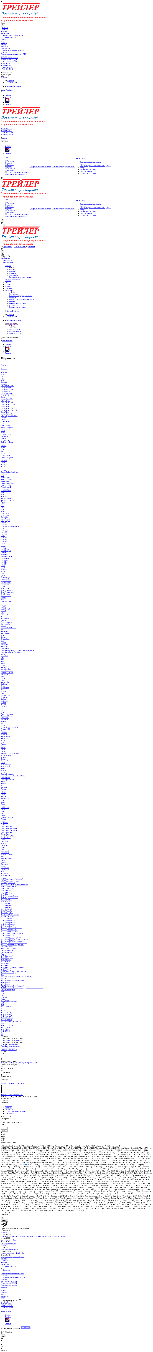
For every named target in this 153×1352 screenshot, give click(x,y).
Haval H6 (4, 554)
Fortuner (3, 819)
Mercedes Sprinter (7, 671)
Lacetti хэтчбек (6, 429)
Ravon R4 (4, 738)
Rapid (3, 781)
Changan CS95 (6, 391)
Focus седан (5, 489)
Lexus (3, 654)
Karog (3, 768)
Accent (3, 571)
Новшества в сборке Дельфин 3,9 (12, 1253)
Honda (3, 566)
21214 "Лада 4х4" (7, 913)
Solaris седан (5, 594)
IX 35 (3, 586)
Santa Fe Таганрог (7, 590)
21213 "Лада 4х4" (7, 911)
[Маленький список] (1, 1053)
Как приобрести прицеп (9, 1281)
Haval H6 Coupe (6, 556)
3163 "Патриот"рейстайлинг (11, 1021)
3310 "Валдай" (6, 982)
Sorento (3, 637)
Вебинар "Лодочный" (8, 1244)
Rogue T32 (4, 701)
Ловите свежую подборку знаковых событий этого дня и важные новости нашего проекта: (33, 1236)
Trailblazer (4, 436)
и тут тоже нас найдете (9, 1240)
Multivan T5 (5, 851)
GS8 (2, 506)
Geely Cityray (5, 517)
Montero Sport (5, 682)
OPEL (3, 710)
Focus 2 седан (5, 478)
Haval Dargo (5, 549)
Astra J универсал (7, 714)
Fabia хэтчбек (5, 766)
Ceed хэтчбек (5, 624)
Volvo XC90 (5, 870)
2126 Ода (4, 997)
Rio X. (3, 629)
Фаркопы (4, 1262)
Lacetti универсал (7, 427)
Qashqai (3, 699)
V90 (2, 380)
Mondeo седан (6, 498)
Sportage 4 (4, 646)
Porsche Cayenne (6, 858)
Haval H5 (4, 553)
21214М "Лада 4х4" (8, 916)
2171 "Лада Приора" (8, 922)
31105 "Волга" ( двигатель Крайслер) (14, 971)
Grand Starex (5, 577)
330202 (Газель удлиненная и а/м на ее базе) (16, 976)
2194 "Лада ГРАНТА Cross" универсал (14, 939)
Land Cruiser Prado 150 (9, 830)
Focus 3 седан (5, 481)
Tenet (2, 811)
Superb (3, 783)
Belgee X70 (5, 515)
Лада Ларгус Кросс (7, 952)
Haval (3, 543)
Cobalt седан (5, 421)
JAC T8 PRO (5, 609)
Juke (2, 693)
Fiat (2, 468)
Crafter (3, 847)
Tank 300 (4, 538)
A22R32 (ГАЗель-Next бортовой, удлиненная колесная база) (22, 988)
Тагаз (3, 999)
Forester (3, 796)
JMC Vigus (4, 614)
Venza (3, 840)
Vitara (3, 810)
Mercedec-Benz (6, 669)
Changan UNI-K (6, 393)
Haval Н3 (4, 562)
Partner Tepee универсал (9, 727)
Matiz (3, 451)
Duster (3, 742)
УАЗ (2, 1003)
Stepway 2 (4, 761)
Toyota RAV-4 (6, 838)
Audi (2, 374)
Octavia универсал (7, 780)
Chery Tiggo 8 (5, 412)
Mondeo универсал (7, 500)
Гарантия (4, 1275)
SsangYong (4, 787)
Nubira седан (5, 455)
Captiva (3, 419)
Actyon (3, 789)
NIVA (3, 433)
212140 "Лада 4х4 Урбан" (10, 915)
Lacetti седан (5, 425)
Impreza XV (5, 798)
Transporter (4, 864)
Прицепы (4, 1260)
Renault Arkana (6, 755)
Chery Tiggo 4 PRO (7, 402)
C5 (2, 708)
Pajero (3, 686)
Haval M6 (4, 560)
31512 (3, 1010)
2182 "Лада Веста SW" (9, 930)
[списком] (3, 1052)
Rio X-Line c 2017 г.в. (8, 628)
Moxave (3, 626)
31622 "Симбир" (7, 1018)
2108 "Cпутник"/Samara (9, 896)
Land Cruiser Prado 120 (9, 828)
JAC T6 (3, 607)
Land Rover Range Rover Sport (11, 652)
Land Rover (5, 648)
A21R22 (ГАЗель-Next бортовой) (12, 986)
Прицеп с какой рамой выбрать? (12, 1257)
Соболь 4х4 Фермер (8, 990)
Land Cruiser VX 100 (8, 832)
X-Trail (3, 704)
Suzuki (3, 802)
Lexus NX (4, 656)
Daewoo (3, 446)
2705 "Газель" (6, 960)
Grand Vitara (5, 808)
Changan (4, 382)
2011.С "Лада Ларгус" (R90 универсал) (14, 885)
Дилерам (4, 1279)
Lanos (3, 431)
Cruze (3, 423)
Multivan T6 (5, 853)
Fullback (4, 474)
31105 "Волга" (6, 969)
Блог (2, 1294)
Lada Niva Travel (6, 946)
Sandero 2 (4, 759)
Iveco (2, 599)
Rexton (3, 793)
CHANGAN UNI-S (7, 395)
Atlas (2, 509)
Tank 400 (4, 539)
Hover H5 (4, 532)
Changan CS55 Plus (7, 389)
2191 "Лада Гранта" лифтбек (11, 937)
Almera (3, 691)
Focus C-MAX (6, 487)
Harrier (3, 821)
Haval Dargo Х (6, 551)
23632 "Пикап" (6, 1006)
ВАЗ (2, 877)
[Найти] (2, 25)
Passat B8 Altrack (6, 855)
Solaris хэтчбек (6, 596)
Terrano (3, 703)
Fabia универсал (6, 765)
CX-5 (3, 665)
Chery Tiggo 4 (5, 401)
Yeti (2, 785)
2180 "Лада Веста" (7, 926)
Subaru (3, 795)
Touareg (3, 862)
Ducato (3, 470)
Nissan (3, 689)
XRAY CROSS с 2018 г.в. (10, 948)
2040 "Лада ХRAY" (8, 888)
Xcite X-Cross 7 (6, 875)
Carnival (3, 620)
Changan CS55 (6, 387)
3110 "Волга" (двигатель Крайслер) (13, 967)
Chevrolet (4, 418)
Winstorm (4, 461)
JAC (2, 603)
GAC (2, 504)
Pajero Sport (5, 688)
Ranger (3, 502)
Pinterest (8, 104)
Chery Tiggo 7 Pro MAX (9, 410)
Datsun (3, 463)
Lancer (3, 680)
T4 (2, 813)
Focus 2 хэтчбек (6, 479)
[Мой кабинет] (2, 223)
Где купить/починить (8, 1266)
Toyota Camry (5, 834)
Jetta (2, 849)
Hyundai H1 (5, 579)
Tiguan (3, 860)
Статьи (3, 1245)
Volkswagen (5, 841)
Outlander (4, 684)
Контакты (4, 1296)
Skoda (3, 763)
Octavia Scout (5, 778)
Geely (3, 508)
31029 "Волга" (6, 963)
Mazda (3, 663)
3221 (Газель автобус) (8, 973)
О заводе (4, 1287)
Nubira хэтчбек (6, 459)
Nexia (3, 453)
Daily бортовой (6, 601)
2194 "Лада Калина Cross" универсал (14, 943)
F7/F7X (3, 547)
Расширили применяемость (10, 1249)
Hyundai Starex (6, 581)
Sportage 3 (4, 644)
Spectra (3, 643)
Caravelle (4, 845)
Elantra (3, 575)
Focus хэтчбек (6, 491)
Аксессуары (5, 1264)
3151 (2, 1008)
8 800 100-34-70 (6, 63)
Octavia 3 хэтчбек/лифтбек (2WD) (13, 776)
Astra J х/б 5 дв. (6, 716)
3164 (2, 1023)
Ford (2, 476)
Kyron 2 (3, 791)
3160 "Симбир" (6, 1014)
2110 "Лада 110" (6, 900)
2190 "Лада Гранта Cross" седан (12, 933)
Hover (3, 528)
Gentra (3, 449)
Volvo (3, 866)
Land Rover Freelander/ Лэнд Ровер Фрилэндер (17, 650)
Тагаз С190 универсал (9, 1001)
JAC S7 (3, 605)
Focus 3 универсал (7, 483)
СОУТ (3, 1298)
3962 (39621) (5, 1031)
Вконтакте (8, 95)
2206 (2, 1005)
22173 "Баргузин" (7, 958)
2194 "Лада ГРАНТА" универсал (12, 941)
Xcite (2, 871)
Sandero (3, 757)
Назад (13, 268)
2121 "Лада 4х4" (6, 909)
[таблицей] (5, 1052)
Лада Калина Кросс (8, 950)
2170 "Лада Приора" (8, 920)
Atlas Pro (4, 511)
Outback (3, 800)
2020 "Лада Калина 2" (8, 886)
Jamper (3, 444)
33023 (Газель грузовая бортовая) (12, 980)
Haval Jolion (5, 558)
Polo (2, 856)
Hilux (3, 825)
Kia (2, 616)
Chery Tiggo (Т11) (7, 399)
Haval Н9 (4, 564)
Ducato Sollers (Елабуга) (9, 472)
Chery (3, 397)
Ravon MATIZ (6, 736)
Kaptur (3, 746)
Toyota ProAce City (7, 836)
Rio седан (4, 631)
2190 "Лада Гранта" (8, 935)
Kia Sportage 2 (6, 618)
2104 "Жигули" (6, 890)
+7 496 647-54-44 (7, 69)
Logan (3, 750)
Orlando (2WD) (6, 434)
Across (3, 804)
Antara (3, 712)
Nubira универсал (7, 457)
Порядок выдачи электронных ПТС (13, 1277)
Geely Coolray (6, 519)
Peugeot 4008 (5, 729)
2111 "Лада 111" (6, 901)
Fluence (3, 744)
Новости (4, 1232)
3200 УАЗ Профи (7, 1025)
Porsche (3, 731)
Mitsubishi (4, 674)
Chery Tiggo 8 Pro (7, 414)
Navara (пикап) (6, 695)
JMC (2, 613)
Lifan (2, 658)
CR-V (3, 568)
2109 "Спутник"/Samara (9, 898)
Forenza (3, 806)
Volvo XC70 (5, 868)
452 (2, 1033)
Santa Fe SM (5, 588)
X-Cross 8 (4, 873)
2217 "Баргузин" (7, 956)
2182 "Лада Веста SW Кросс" (11, 928)
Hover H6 (4, 534)
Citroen (3, 438)
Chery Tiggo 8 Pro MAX (9, 416)
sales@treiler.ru (7, 90)
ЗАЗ (2, 991)
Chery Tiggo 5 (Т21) (8, 404)
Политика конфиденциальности (12, 1274)
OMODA (4, 706)
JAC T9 (3, 611)
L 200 (3, 678)
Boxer (3, 725)
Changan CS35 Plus (7, 386)
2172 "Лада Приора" (8, 924)
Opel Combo (5, 718)
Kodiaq (3, 770)
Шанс (3, 993)
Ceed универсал (6, 622)
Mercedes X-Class (7, 673)
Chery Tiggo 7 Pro (7, 408)
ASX (2, 676)
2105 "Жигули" (6, 892)
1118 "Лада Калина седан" (10, 881)
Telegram (8, 97)
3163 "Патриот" (6, 1020)
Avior (3, 378)
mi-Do (3, 464)
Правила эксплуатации (9, 1285)
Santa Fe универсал (7, 592)
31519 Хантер (6, 1012)
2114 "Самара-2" (6, 905)
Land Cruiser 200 (6, 826)
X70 (2, 661)
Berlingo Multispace (7, 442)
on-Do (3, 466)
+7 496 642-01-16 (7, 67)
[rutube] (7, 102)
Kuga (2, 494)
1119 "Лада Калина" (8, 883)
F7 (2, 545)
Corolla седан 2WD (7, 817)
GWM (3, 536)
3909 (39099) (5, 1029)
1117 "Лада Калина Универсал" (12, 879)
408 (2, 723)
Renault (3, 740)
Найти (3, 1336)
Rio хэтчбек (5, 633)
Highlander (4, 823)
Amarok (3, 843)
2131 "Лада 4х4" (6, 918)
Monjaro (3, 523)
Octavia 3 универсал (8, 774)
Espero (3, 448)
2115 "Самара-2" (6, 907)
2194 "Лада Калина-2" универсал (12, 945)
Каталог (12, 269)
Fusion (3, 493)
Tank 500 (4, 541)
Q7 (2, 376)
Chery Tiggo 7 (5, 406)
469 (2, 1035)
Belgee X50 (5, 513)
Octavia (3, 772)
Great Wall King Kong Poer (10, 526)
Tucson (3, 598)
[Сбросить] (2, 1218)
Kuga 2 (3, 496)
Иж (2, 995)
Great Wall (4, 524)
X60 (2, 659)
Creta (2, 573)
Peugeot (3, 721)
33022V (3, 978)
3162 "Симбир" (6, 1016)
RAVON (4, 735)
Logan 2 (3, 751)
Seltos (3, 635)
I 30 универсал (6, 583)
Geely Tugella (5, 521)
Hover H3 (4, 530)
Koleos (3, 748)
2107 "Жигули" (6, 894)
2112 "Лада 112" (6, 903)
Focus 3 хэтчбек (6, 485)
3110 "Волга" (5, 965)
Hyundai (4, 569)
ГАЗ (2, 954)
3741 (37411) (5, 1027)
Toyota (3, 815)
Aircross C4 (5, 440)
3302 (2, 975)
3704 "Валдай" (6, 984)
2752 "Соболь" (6, 961)
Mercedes (4, 667)
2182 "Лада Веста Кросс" (10, 931)
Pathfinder (4, 697)
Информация (13, 294)
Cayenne (4, 733)
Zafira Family (5, 719)
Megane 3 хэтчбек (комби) (10, 753)
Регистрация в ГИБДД (9, 1283)
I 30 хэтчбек (5, 584)
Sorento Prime (5, 639)
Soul (2, 641)
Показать (4, 1220)
